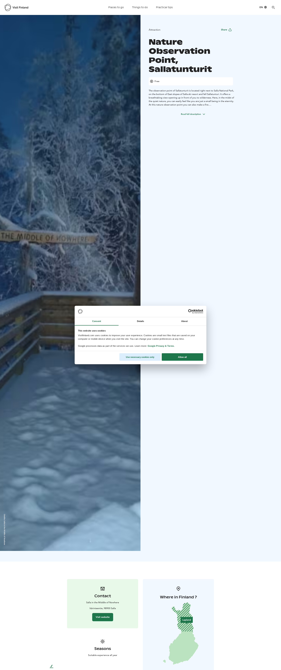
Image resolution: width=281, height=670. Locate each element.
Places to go (116, 7)
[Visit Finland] (16, 7)
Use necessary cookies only (140, 357)
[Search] (273, 7)
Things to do (140, 7)
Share (224, 29)
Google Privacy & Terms (161, 346)
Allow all (182, 357)
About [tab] (184, 321)
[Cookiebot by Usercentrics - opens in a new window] (190, 311)
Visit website (103, 617)
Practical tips (164, 7)
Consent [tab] (96, 321)
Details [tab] (140, 321)
